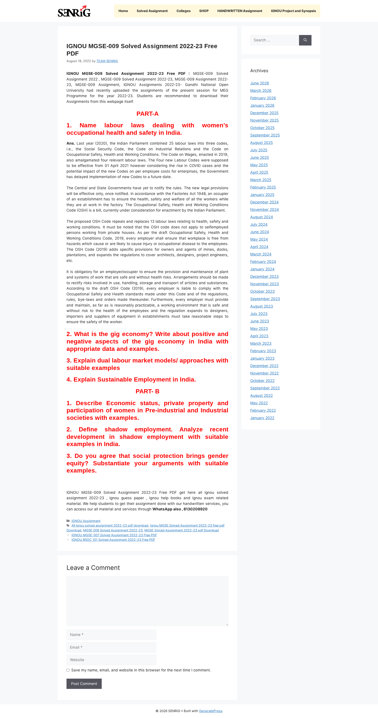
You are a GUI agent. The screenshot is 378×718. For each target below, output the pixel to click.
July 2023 (259, 314)
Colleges (184, 11)
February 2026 (263, 98)
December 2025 (264, 113)
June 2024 (259, 232)
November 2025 (264, 120)
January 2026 (262, 105)
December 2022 (264, 366)
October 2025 (262, 128)
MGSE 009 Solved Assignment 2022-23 (113, 530)
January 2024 (262, 269)
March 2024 (260, 254)
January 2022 (262, 418)
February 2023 (263, 351)
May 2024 (259, 239)
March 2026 (260, 90)
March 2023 (260, 343)
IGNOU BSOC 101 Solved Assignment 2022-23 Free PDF (113, 539)
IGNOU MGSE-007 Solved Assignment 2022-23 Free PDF (114, 535)
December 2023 (264, 276)
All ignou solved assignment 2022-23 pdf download (110, 525)
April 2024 (259, 247)
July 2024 (259, 224)
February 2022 (263, 410)
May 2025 (259, 165)
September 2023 (265, 299)
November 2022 (264, 373)
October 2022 (262, 380)
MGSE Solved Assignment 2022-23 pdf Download (181, 530)
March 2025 (260, 180)
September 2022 (265, 388)
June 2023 (259, 321)
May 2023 (259, 328)
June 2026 (259, 83)
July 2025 (258, 150)
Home (123, 11)
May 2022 (259, 403)
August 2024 (261, 217)
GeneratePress (210, 711)
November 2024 (264, 209)
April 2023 (259, 336)
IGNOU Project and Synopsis (293, 11)
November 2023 (264, 284)
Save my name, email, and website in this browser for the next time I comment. (141, 670)
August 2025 (261, 142)
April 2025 (259, 172)
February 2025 (263, 187)
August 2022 (261, 395)
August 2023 (261, 306)
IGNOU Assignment (86, 521)
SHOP (204, 11)
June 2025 (259, 157)
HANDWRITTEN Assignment (239, 11)
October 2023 (262, 291)
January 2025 (262, 195)
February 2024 (263, 261)
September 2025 (265, 135)
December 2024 (264, 202)
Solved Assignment (152, 11)
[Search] (305, 40)
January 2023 (262, 358)
